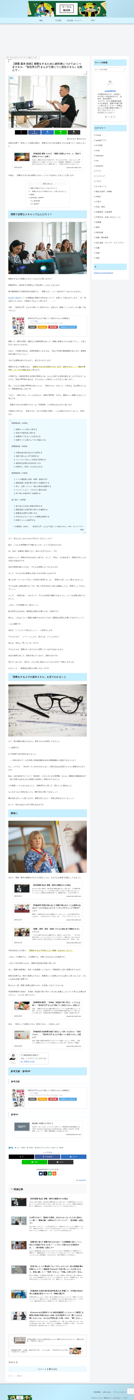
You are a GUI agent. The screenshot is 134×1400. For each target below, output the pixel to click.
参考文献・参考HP (37, 197)
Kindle (32, 327)
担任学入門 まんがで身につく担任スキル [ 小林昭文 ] (49, 318)
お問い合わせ (107, 1392)
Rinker (36, 320)
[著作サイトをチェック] (41, 1173)
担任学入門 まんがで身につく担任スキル (47, 1147)
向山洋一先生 (13, 298)
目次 (44, 184)
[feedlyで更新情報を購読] (50, 1173)
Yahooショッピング (68, 327)
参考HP (36, 204)
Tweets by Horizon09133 (103, 273)
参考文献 (37, 201)
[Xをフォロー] (45, 1173)
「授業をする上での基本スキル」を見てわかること (49, 191)
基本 (24, 1147)
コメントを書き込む (48, 1369)
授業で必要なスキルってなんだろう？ (44, 188)
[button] (74, 132)
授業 (62, 1147)
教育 (11, 1147)
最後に (33, 194)
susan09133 (110, 91)
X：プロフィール (27, 1061)
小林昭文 (31, 1147)
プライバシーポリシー (120, 1392)
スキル (18, 1147)
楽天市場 (53, 327)
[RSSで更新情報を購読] (54, 1173)
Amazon (42, 327)
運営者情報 (97, 1392)
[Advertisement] (67, 40)
